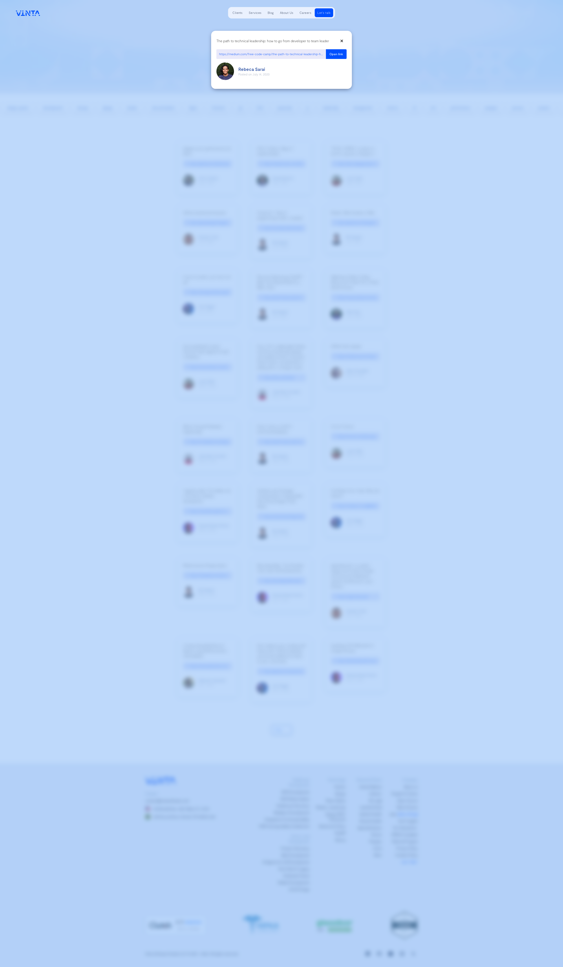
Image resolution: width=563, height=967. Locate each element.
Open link (336, 54)
